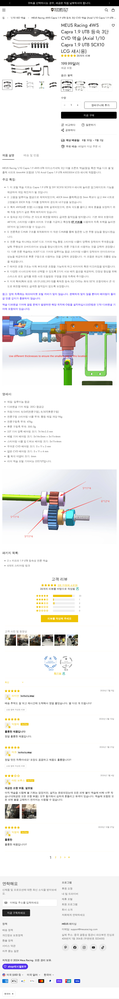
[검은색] (67, 85)
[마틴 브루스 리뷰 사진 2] (29, 811)
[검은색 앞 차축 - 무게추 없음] (93, 85)
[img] (12, 691)
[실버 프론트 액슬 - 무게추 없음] (106, 85)
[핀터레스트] (65, 947)
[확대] (51, 28)
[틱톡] (102, 947)
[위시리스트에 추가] (113, 25)
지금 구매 (89, 115)
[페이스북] (75, 947)
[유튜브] (93, 947)
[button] (113, 10)
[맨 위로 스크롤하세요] (113, 982)
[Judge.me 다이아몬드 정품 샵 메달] (50, 662)
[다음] (109, 3)
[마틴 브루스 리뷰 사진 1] (12, 811)
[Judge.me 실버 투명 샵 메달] (66, 662)
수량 (63, 98)
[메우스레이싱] (59, 10)
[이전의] (9, 3)
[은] (80, 85)
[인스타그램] (84, 947)
